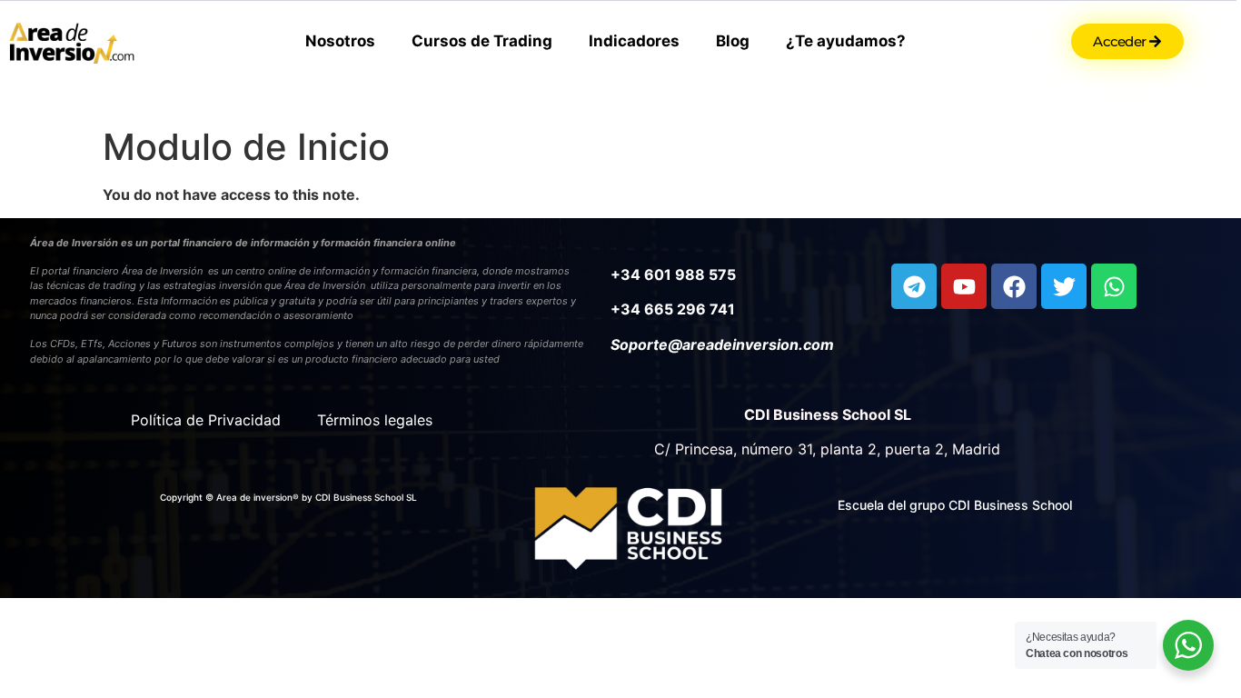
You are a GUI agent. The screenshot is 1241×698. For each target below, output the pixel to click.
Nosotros (340, 41)
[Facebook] (1014, 286)
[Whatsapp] (1114, 286)
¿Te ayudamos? (846, 41)
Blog (733, 41)
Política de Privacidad (206, 420)
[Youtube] (964, 286)
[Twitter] (1064, 286)
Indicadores (634, 41)
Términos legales (374, 420)
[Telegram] (914, 286)
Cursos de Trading (482, 41)
